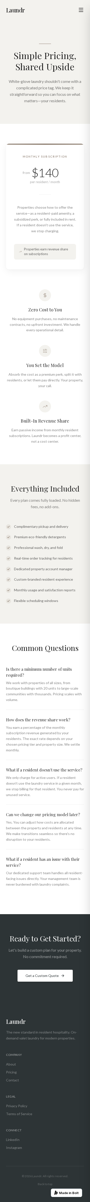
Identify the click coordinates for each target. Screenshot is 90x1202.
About (11, 1064)
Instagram (14, 1147)
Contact (12, 1080)
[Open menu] (81, 10)
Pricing (11, 1072)
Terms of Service (19, 1114)
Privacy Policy (16, 1106)
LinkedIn (13, 1139)
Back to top (45, 1184)
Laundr (15, 10)
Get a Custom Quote (42, 975)
